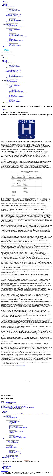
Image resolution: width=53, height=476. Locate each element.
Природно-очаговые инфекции (16, 40)
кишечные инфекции (14, 426)
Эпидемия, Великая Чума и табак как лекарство (14, 458)
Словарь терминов (13, 43)
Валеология (6, 46)
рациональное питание (14, 443)
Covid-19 (5, 3)
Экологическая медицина (12, 23)
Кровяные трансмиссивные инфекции (18, 36)
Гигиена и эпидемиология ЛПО (13, 14)
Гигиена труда (9, 11)
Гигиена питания (10, 8)
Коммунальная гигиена (11, 15)
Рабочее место (12, 13)
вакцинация (11, 435)
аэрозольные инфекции (14, 421)
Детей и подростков (10, 6)
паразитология (12, 430)
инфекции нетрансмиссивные (16, 425)
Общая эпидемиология (11, 25)
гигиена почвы (12, 452)
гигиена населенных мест (15, 451)
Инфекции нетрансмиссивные (16, 35)
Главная (5, 1)
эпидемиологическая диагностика (17, 418)
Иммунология (9, 41)
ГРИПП (11, 30)
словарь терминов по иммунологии (17, 437)
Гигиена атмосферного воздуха (16, 20)
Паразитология (12, 39)
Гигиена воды (12, 19)
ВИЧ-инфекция (12, 33)
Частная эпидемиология (11, 28)
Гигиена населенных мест (15, 16)
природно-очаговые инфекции (16, 431)
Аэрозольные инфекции (14, 29)
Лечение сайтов (4, 471)
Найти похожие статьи (14, 405)
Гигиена (5, 5)
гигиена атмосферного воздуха (16, 448)
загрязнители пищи (13, 442)
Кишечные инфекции (14, 34)
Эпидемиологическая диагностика (17, 26)
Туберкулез (11, 31)
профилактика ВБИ (20, 365)
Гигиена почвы (12, 18)
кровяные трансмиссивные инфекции (18, 427)
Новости (5, 4)
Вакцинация (12, 44)
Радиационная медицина (12, 21)
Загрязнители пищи (13, 9)
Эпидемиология (7, 24)
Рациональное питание (14, 10)
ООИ (10, 38)
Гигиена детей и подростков (12, 440)
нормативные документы (15, 436)
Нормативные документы (15, 45)
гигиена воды (12, 450)
